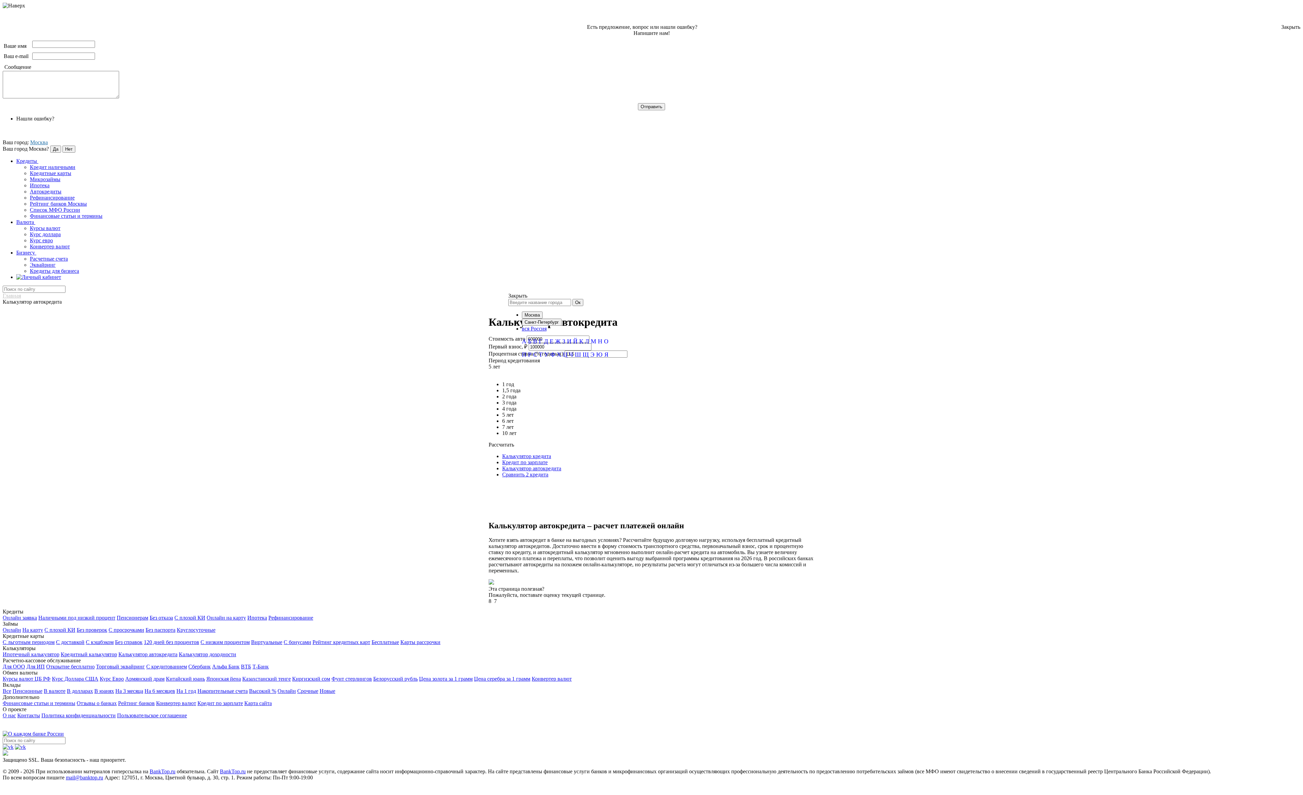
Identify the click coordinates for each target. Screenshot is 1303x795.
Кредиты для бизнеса (54, 271)
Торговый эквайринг (120, 666)
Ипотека (40, 185)
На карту (32, 630)
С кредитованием (166, 666)
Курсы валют (45, 228)
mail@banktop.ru (84, 777)
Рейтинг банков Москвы (58, 204)
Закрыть (1290, 27)
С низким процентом (225, 642)
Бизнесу (26, 252)
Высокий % (262, 691)
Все (7, 691)
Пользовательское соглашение (152, 715)
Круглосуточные (196, 630)
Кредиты (27, 161)
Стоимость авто (507, 339)
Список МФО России (55, 210)
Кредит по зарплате (525, 462)
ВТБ (246, 666)
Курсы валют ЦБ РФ (27, 679)
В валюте (54, 691)
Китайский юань (185, 679)
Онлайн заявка (20, 618)
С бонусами (297, 642)
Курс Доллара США (75, 679)
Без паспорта (160, 630)
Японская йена (223, 679)
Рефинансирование (52, 198)
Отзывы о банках (97, 703)
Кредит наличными (52, 167)
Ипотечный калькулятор (31, 654)
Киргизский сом (311, 679)
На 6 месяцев (160, 691)
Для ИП (35, 666)
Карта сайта (258, 703)
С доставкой (70, 642)
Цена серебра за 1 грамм (502, 679)
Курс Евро (112, 679)
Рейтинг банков (136, 703)
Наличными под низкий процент (76, 618)
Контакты (28, 715)
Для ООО (14, 666)
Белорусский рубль (395, 679)
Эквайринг (43, 265)
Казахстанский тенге (266, 679)
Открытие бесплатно (70, 666)
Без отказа (161, 618)
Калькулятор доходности (207, 654)
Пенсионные (27, 691)
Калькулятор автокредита (531, 468)
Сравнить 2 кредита (525, 474)
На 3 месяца (129, 691)
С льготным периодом (29, 642)
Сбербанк (199, 666)
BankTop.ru (162, 771)
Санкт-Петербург (542, 322)
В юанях (104, 691)
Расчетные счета (49, 259)
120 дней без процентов (171, 642)
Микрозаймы (45, 179)
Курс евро (41, 240)
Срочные (307, 691)
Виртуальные (266, 642)
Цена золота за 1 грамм (446, 679)
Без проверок (92, 630)
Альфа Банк (226, 666)
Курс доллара (45, 234)
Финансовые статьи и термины (66, 216)
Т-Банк (260, 666)
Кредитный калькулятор (89, 654)
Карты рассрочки (420, 642)
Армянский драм (145, 679)
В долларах (80, 691)
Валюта (25, 222)
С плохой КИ (189, 618)
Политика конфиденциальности (78, 715)
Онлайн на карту (226, 618)
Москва (39, 142)
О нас (9, 715)
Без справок (129, 642)
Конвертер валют (50, 246)
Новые (327, 691)
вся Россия (534, 329)
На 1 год (186, 691)
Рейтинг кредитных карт (341, 642)
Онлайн (12, 630)
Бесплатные (385, 642)
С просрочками (126, 630)
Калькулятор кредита (526, 456)
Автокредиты (45, 191)
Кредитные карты (50, 173)
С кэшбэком (100, 642)
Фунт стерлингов (352, 679)
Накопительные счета (222, 691)
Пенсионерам (132, 618)
